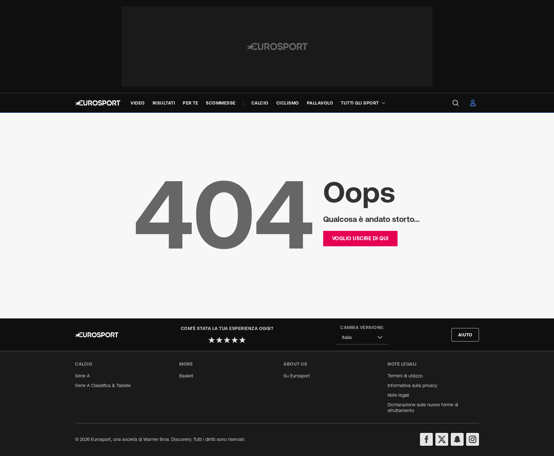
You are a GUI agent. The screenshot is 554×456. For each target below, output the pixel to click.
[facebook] (426, 439)
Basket (186, 375)
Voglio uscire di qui (360, 238)
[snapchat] (457, 439)
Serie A (82, 375)
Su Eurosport (296, 375)
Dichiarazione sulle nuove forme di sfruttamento (423, 407)
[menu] (455, 103)
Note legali (398, 395)
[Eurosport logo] (97, 103)
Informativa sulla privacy (412, 385)
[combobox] (362, 337)
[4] (235, 340)
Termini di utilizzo (405, 375)
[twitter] (441, 439)
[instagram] (472, 439)
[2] (219, 340)
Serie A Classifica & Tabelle (103, 385)
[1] (211, 340)
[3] (227, 340)
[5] (242, 340)
